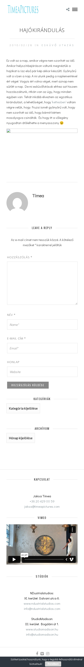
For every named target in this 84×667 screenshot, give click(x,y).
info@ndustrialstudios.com (42, 608)
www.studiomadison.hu (42, 629)
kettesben (59, 102)
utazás (67, 45)
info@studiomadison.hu (42, 634)
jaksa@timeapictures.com (42, 506)
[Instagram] (47, 654)
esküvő (49, 45)
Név (11, 315)
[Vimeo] (42, 654)
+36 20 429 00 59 (42, 501)
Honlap (13, 362)
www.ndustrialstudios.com (42, 603)
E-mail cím (16, 338)
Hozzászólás (19, 257)
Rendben (53, 663)
